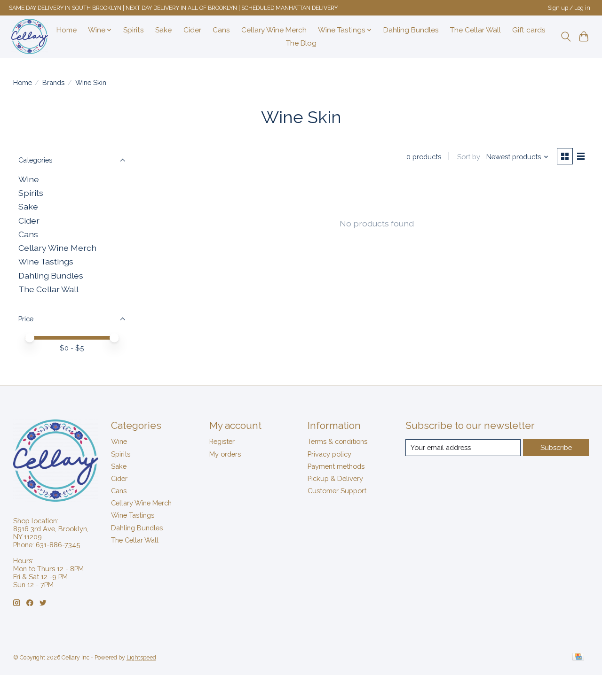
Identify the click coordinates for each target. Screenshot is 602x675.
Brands (53, 82)
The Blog (301, 43)
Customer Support (337, 491)
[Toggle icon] (565, 36)
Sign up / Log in (569, 8)
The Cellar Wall (475, 30)
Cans (221, 30)
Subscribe (556, 447)
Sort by (468, 157)
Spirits (133, 30)
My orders (225, 454)
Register (222, 441)
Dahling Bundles (411, 30)
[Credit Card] (578, 657)
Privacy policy (329, 454)
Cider (192, 30)
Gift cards (529, 30)
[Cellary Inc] (29, 36)
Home (66, 30)
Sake (163, 30)
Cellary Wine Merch (274, 30)
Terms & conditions (337, 441)
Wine (28, 179)
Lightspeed (141, 657)
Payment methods (336, 466)
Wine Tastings (45, 261)
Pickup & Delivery (335, 478)
